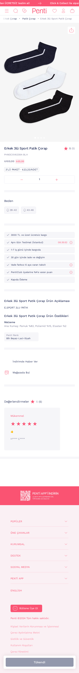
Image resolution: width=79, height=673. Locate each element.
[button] (35, 138)
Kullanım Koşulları (22, 645)
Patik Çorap (29, 18)
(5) (72, 148)
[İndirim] (24, 11)
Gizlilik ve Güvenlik (22, 638)
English (16, 590)
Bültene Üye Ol (28, 608)
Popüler (16, 521)
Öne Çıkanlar (20, 532)
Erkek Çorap (10, 18)
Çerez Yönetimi (19, 651)
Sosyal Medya (20, 567)
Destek (16, 555)
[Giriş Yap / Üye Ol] (63, 11)
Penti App (17, 578)
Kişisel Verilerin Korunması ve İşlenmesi (35, 626)
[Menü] (6, 11)
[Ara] (15, 11)
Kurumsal (18, 544)
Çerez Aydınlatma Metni (25, 632)
